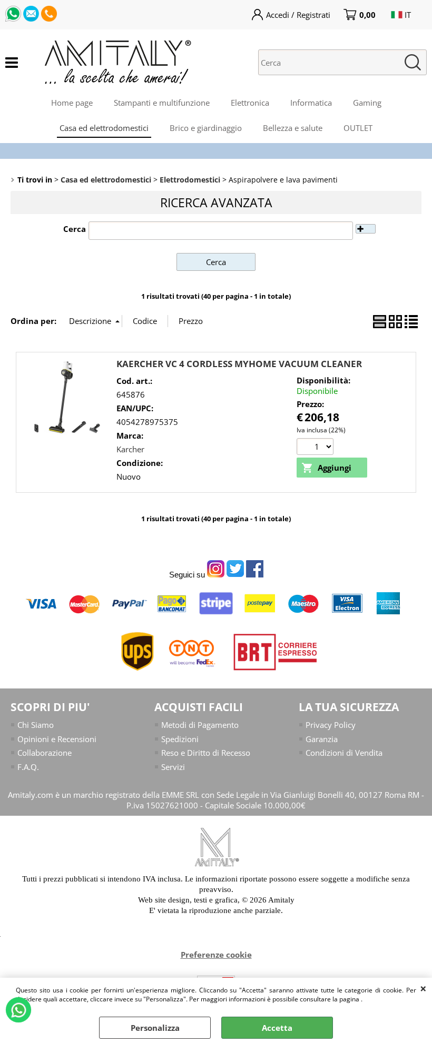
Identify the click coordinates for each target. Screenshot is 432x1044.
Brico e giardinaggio (206, 128)
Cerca (74, 229)
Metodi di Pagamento (200, 724)
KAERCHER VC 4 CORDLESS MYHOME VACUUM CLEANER (239, 364)
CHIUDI (423, 988)
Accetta (277, 1027)
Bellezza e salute (292, 128)
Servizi (173, 767)
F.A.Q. (28, 767)
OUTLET (357, 128)
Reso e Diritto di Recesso (205, 752)
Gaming (367, 102)
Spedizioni (180, 739)
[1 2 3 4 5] (316, 448)
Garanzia (322, 739)
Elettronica (250, 102)
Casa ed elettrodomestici (104, 128)
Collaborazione (44, 752)
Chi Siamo (35, 724)
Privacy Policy (331, 724)
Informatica (311, 102)
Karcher (130, 449)
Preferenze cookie (216, 954)
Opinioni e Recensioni (56, 739)
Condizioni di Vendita (344, 752)
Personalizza (155, 1027)
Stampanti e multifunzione (162, 102)
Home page (72, 102)
